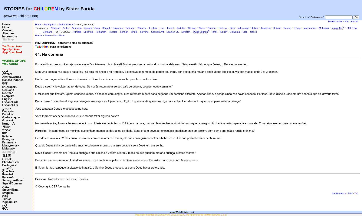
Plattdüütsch (10, 162)
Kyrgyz (297, 28)
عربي (5, 70)
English (7, 99)
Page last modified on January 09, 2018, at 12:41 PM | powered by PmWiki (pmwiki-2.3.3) (181, 215)
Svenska (7, 192)
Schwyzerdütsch (13, 180)
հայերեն (8, 123)
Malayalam (337, 28)
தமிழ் (5, 195)
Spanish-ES (172, 32)
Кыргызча (9, 142)
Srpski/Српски (12, 183)
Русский (8, 177)
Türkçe (6, 199)
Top (356, 193)
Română (7, 174)
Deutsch (7, 92)
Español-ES (10, 105)
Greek (202, 28)
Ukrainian (235, 32)
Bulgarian (118, 28)
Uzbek (253, 32)
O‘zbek (7, 159)
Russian (113, 32)
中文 (5, 208)
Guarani (7, 120)
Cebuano (8, 89)
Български (9, 86)
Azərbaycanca (11, 76)
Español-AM (10, 102)
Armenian (77, 28)
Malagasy (8, 148)
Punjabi (77, 32)
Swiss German (200, 32)
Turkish (223, 32)
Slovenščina (10, 189)
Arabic (66, 28)
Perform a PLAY (67, 24)
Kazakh (277, 28)
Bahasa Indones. (13, 79)
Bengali (106, 28)
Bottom (354, 21)
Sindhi (134, 32)
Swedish (185, 32)
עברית (6, 130)
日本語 (6, 155)
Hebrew (223, 28)
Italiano (7, 136)
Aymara (7, 73)
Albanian (55, 28)
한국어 (6, 126)
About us (8, 33)
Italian (255, 28)
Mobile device (335, 21)
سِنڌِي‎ (5, 186)
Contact (7, 30)
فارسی (6, 108)
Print (346, 21)
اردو (4, 205)
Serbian (124, 32)
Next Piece (58, 35)
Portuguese (50, 24)
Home (6, 24)
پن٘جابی (7, 168)
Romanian (101, 32)
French (170, 28)
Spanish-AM (157, 32)
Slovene (144, 32)
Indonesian (243, 28)
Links (5, 27)
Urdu (245, 32)
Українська (9, 202)
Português (9, 165)
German (192, 28)
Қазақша (8, 139)
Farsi (162, 28)
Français (8, 111)
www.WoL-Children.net (182, 212)
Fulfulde (7, 114)
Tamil (214, 32)
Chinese (142, 28)
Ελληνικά (8, 96)
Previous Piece (43, 35)
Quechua (8, 171)
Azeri (97, 28)
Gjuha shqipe (11, 117)
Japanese (266, 28)
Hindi (232, 28)
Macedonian (310, 28)
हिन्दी (4, 133)
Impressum (9, 36)
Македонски (10, 145)
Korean (287, 28)
